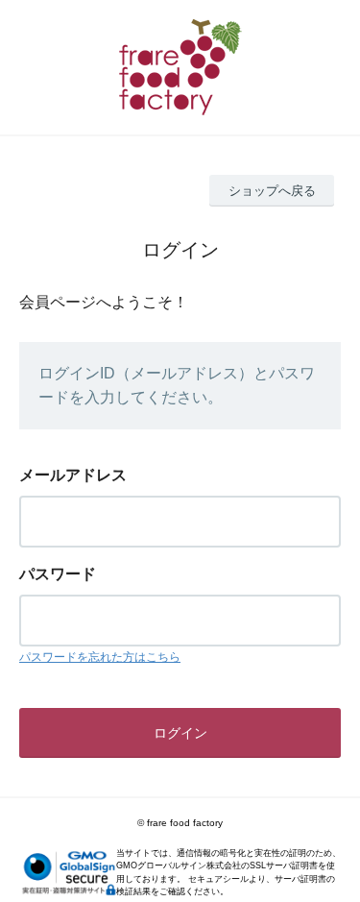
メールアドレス (73, 475)
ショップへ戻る (272, 190)
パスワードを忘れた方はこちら (99, 657)
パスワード (57, 574)
